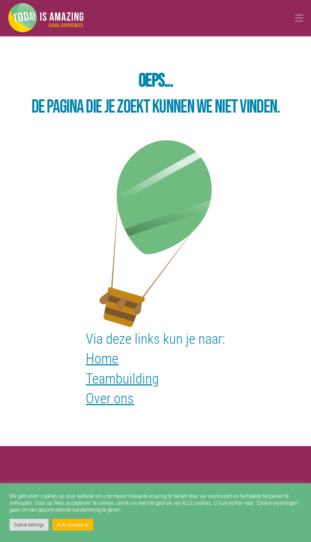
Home (102, 358)
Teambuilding (122, 378)
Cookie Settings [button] (29, 525)
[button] (299, 18)
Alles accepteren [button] (73, 525)
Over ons (110, 398)
